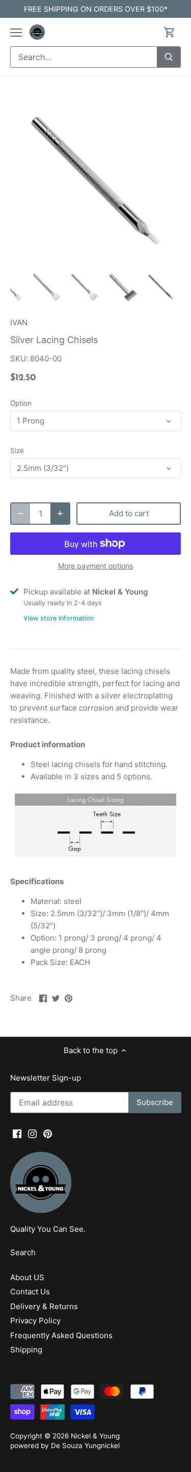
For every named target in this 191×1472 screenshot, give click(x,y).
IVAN (19, 322)
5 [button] (116, 256)
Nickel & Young (95, 1436)
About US (27, 1277)
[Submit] (168, 57)
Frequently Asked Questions (61, 1335)
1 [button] (75, 256)
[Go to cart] (169, 32)
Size (17, 450)
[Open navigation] (16, 33)
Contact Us (30, 1291)
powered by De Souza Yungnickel (65, 1445)
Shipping (26, 1349)
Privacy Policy (35, 1320)
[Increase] (60, 513)
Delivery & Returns (44, 1306)
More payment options (95, 566)
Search (23, 1252)
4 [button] (106, 256)
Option (21, 403)
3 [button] (96, 256)
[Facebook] (17, 1133)
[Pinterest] (47, 1133)
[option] (95, 181)
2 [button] (85, 256)
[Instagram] (32, 1133)
